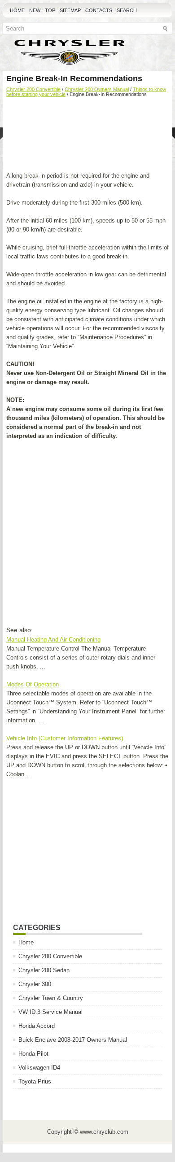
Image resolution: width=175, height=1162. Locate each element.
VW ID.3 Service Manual (50, 1012)
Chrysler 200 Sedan (44, 970)
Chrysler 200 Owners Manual (97, 89)
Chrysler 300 (34, 984)
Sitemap (70, 10)
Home (17, 10)
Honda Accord (36, 1025)
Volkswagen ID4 (39, 1067)
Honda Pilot (33, 1053)
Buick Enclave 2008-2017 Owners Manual (72, 1039)
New (34, 10)
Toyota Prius (34, 1081)
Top (50, 10)
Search (127, 10)
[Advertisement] (87, 135)
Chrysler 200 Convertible (33, 89)
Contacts (98, 10)
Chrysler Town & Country (50, 998)
